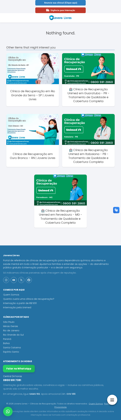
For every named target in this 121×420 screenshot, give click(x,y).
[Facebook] (29, 280)
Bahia (6, 343)
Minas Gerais (10, 326)
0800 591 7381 (12, 380)
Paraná (7, 339)
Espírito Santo (11, 351)
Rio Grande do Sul (13, 334)
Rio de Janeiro (11, 330)
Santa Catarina (12, 347)
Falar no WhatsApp (19, 368)
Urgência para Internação (63, 10)
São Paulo (8, 322)
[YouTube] (14, 280)
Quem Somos (11, 294)
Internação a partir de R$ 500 (20, 303)
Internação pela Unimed (17, 307)
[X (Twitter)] (21, 280)
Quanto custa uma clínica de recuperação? (28, 299)
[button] (8, 411)
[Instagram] (6, 280)
